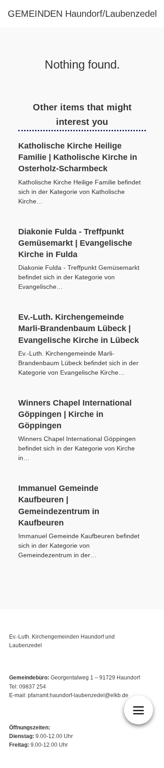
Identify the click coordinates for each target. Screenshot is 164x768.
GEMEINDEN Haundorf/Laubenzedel (82, 14)
